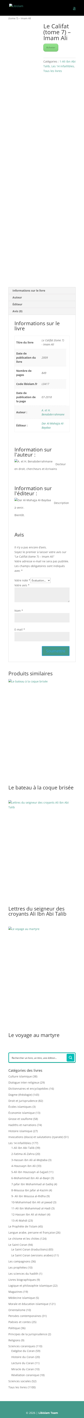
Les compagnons (19, 1261)
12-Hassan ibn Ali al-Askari (28, 1214)
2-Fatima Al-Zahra (23, 1154)
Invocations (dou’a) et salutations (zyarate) (35, 1137)
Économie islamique (21, 1113)
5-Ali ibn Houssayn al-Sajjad (29, 1172)
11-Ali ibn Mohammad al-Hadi (31, 1208)
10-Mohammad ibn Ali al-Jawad (31, 1202)
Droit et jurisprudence (23, 1101)
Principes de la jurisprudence (27, 1334)
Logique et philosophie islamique (30, 1285)
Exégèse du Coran (23, 1351)
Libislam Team (48, 1413)
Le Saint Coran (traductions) (29, 1249)
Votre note (22, 580)
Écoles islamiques (20, 1107)
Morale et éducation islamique (28, 1304)
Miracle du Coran (22, 1369)
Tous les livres (52, 71)
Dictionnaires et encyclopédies (28, 1088)
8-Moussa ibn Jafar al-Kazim (29, 1190)
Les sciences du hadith (23, 1273)
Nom (18, 610)
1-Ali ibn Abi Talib (23, 1148)
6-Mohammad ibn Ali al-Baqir (30, 1178)
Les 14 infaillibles (62, 66)
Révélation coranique (25, 1375)
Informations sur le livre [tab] (29, 290)
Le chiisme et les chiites (23, 1238)
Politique (14, 1328)
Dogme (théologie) (20, 1095)
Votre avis (21, 585)
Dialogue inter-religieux (23, 1082)
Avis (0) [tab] (17, 311)
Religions (14, 1340)
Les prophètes (17, 1267)
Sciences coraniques (21, 1346)
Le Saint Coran (17, 1245)
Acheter (50, 47)
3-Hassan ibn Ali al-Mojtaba (29, 1160)
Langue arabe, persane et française (31, 1232)
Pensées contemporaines (24, 1316)
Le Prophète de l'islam (22, 1226)
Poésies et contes (19, 1322)
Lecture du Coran (22, 1363)
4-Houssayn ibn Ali (23, 1166)
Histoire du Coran (22, 1357)
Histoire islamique (20, 1131)
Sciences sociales (19, 1381)
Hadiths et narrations (22, 1125)
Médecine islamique (21, 1298)
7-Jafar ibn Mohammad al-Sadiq (32, 1184)
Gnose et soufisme (20, 1119)
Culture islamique (20, 1076)
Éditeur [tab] (17, 304)
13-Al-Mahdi (19, 1220)
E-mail (19, 629)
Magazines (15, 1292)
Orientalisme (16, 1310)
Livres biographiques (22, 1280)
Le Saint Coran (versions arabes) (32, 1255)
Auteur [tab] (17, 297)
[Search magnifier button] (70, 1058)
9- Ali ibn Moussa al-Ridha (28, 1196)
